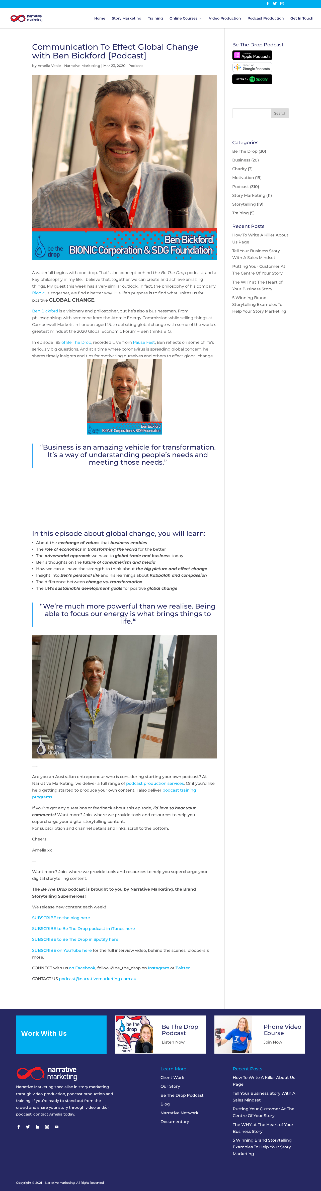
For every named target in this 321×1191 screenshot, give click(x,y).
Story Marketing (126, 19)
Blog (165, 1104)
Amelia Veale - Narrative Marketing (69, 65)
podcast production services (155, 783)
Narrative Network (179, 1113)
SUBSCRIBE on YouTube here (62, 950)
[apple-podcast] (252, 58)
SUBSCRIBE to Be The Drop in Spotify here (75, 939)
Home (99, 19)
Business (241, 160)
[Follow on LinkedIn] (37, 1127)
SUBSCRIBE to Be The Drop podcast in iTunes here (83, 928)
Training (155, 19)
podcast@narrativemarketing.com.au (97, 978)
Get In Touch (301, 19)
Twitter (183, 968)
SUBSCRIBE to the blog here (61, 917)
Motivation (243, 177)
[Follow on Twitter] (28, 1127)
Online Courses (183, 19)
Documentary (174, 1121)
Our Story (170, 1086)
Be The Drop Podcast (182, 1095)
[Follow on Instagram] (47, 1127)
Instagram (158, 968)
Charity (239, 168)
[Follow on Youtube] (56, 1127)
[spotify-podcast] (252, 82)
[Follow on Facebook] (18, 1127)
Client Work (172, 1077)
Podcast (135, 65)
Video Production (225, 19)
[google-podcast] (252, 70)
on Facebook (82, 968)
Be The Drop (245, 151)
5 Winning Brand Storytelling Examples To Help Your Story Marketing (259, 304)
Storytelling (244, 204)
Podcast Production (266, 19)
